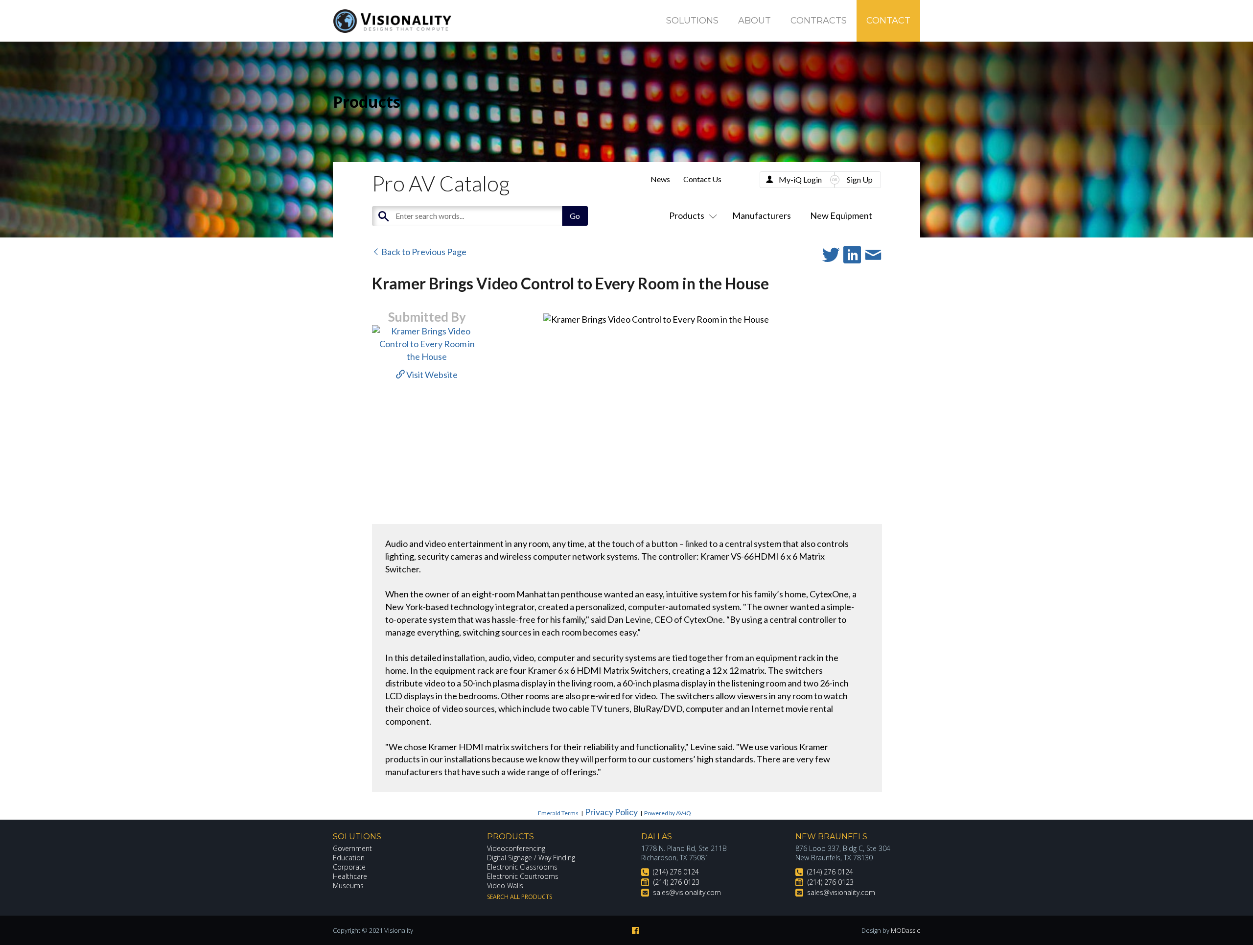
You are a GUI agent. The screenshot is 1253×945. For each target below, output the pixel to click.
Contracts (818, 20)
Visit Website (431, 374)
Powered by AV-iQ (667, 813)
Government (352, 848)
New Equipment (841, 215)
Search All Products (519, 897)
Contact (888, 20)
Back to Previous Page (423, 251)
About (754, 20)
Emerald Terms (558, 813)
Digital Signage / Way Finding (531, 857)
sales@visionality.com (687, 892)
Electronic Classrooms (522, 867)
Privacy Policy (611, 811)
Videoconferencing (516, 848)
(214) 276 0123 (676, 882)
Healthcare (350, 876)
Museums (348, 885)
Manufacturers (761, 215)
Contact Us (702, 179)
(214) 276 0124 (676, 871)
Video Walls (505, 885)
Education (349, 857)
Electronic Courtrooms (522, 876)
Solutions (692, 20)
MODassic (905, 930)
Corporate (349, 867)
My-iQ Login (800, 179)
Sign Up (860, 179)
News (660, 179)
